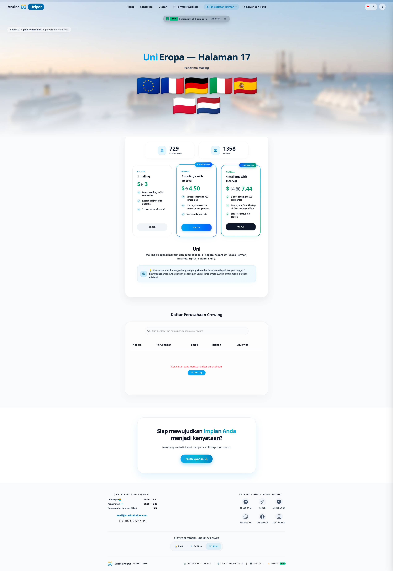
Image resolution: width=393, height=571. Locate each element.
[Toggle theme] (374, 7)
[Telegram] (245, 502)
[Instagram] (279, 516)
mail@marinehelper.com (132, 515)
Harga (130, 6)
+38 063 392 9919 (132, 520)
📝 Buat (179, 546)
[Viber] (262, 502)
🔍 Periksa (196, 546)
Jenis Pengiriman (32, 29)
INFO (214, 18)
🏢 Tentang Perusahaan (197, 563)
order (152, 227)
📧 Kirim (213, 546)
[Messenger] (279, 502)
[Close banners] (225, 19)
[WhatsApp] (245, 516)
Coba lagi (198, 372)
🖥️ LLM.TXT (255, 563)
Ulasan (163, 6)
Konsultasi (146, 6)
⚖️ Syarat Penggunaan (230, 563)
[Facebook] (262, 516)
